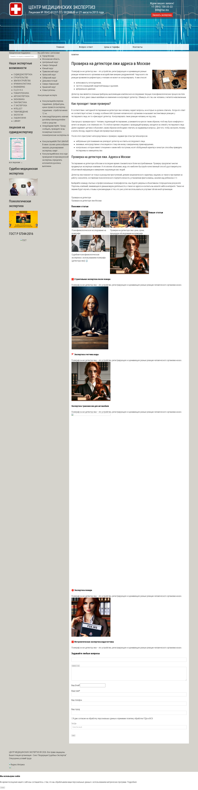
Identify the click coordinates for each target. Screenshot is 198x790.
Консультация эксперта (47, 95)
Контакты (138, 47)
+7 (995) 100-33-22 (162, 6)
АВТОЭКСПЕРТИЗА (21, 96)
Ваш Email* (75, 685)
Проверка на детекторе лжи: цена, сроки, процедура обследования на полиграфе (127, 232)
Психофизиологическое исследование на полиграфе (89, 232)
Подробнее (132, 782)
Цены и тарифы (112, 47)
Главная (60, 47)
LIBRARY (17, 121)
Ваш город (75, 709)
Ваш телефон (76, 700)
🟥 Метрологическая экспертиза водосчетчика (92, 642)
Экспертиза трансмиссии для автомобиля (90, 406)
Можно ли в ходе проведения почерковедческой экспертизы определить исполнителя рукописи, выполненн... (55, 160)
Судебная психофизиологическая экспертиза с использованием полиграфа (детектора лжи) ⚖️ (89, 257)
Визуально (74, 665)
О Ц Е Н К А (18, 90)
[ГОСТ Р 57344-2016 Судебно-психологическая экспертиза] (23, 240)
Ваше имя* (75, 691)
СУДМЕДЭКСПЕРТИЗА (23, 74)
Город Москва (48, 56)
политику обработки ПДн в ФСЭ (140, 718)
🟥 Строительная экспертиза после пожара (90, 279)
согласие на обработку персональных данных (97, 718)
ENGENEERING (19, 87)
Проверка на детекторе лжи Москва (86, 200)
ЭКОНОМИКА (19, 99)
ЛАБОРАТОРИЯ (20, 118)
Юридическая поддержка (19, 53)
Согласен (2, 787)
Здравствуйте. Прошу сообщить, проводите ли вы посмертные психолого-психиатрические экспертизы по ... (55, 132)
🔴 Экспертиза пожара (81, 590)
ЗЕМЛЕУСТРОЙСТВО (22, 80)
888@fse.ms (162, 10)
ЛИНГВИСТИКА (20, 102)
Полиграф (75, 55)
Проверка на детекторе (81, 197)
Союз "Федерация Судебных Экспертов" (49, 755)
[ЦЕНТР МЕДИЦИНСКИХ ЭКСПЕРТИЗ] (16, 15)
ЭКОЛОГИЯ (18, 115)
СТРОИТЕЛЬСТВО (21, 77)
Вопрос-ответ (86, 47)
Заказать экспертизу (162, 15)
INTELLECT (18, 108)
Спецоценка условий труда (20, 758)
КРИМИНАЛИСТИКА (22, 84)
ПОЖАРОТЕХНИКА (21, 93)
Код (78, 665)
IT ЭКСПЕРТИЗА (20, 105)
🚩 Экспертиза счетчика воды (85, 354)
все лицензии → (16, 162)
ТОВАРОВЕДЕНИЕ (21, 111)
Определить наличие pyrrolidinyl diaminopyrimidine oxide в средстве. (55, 119)
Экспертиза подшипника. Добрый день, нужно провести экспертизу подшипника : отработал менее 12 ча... (54, 107)
